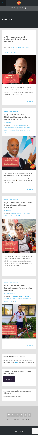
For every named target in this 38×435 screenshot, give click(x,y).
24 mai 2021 (7, 122)
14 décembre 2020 (9, 293)
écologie (6, 298)
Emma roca (26, 213)
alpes (21, 296)
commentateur (8, 127)
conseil (27, 47)
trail (15, 52)
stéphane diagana (26, 130)
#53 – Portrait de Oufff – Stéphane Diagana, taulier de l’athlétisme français (17, 117)
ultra (19, 215)
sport (18, 130)
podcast (6, 215)
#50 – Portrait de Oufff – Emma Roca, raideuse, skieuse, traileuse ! (18, 205)
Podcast (6, 34)
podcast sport (27, 50)
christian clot (20, 47)
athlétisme (19, 125)
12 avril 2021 (7, 210)
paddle (20, 298)
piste (5, 130)
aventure (13, 47)
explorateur (7, 50)
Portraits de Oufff (13, 34)
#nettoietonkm (15, 296)
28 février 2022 (8, 45)
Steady (16, 362)
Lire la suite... (30, 102)
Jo (24, 127)
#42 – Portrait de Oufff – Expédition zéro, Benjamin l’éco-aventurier (18, 288)
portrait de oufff (8, 52)
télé (5, 132)
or (25, 127)
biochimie (19, 213)
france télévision (18, 127)
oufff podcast (19, 50)
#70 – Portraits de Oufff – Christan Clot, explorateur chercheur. (15, 39)
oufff (12, 50)
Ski (13, 215)
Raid (11, 215)
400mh (13, 125)
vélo (15, 301)
